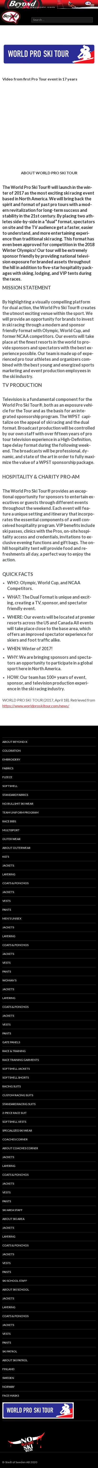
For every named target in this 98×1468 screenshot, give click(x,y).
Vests (6, 901)
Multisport (11, 830)
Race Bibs (9, 821)
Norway (8, 1386)
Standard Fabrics (15, 795)
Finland (8, 1369)
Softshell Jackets (16, 1068)
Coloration (11, 750)
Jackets (8, 865)
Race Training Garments (20, 1060)
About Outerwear (16, 848)
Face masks (10, 1395)
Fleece (7, 777)
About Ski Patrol (15, 1360)
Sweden (8, 1378)
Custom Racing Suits (17, 1095)
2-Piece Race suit (14, 1113)
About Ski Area (13, 1219)
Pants (6, 909)
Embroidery (11, 759)
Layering (8, 998)
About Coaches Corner (20, 1148)
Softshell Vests (14, 1121)
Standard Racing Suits (18, 1104)
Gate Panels (11, 1042)
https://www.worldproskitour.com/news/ (35, 705)
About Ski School (15, 1289)
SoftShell (10, 786)
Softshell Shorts (15, 1077)
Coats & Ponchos (15, 883)
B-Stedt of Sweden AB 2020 (19, 1462)
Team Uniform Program (20, 812)
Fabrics (7, 768)
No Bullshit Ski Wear (17, 803)
